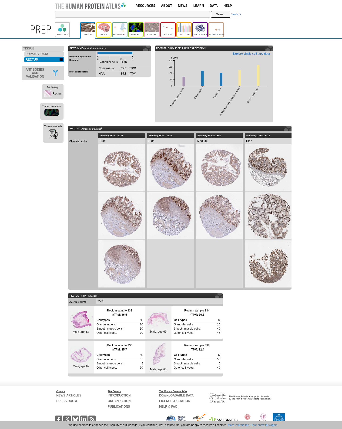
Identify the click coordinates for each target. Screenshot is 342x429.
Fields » (236, 14)
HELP (228, 5)
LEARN (198, 5)
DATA (214, 5)
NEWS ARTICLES (68, 395)
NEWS (183, 5)
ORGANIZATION (119, 401)
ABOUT (166, 5)
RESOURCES (145, 5)
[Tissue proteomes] (52, 113)
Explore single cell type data (251, 53)
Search (220, 14)
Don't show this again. (264, 425)
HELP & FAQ (168, 406)
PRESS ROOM (66, 401)
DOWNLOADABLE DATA (176, 395)
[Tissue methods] (53, 135)
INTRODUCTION (119, 395)
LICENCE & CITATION (174, 401)
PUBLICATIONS (119, 406)
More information (238, 425)
